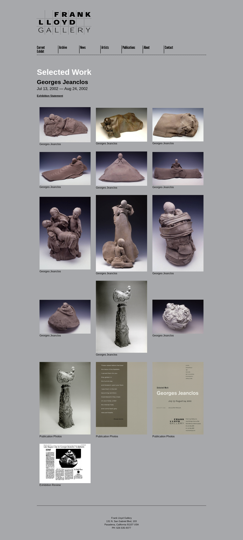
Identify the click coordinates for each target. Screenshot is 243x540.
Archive (63, 47)
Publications (128, 47)
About (147, 47)
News (83, 47)
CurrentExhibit (41, 49)
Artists (105, 47)
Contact (169, 47)
